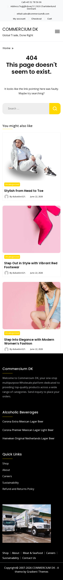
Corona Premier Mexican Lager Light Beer (27, 430)
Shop (5, 463)
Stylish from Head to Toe (23, 190)
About (6, 470)
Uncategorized (12, 184)
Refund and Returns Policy (18, 489)
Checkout (36, 18)
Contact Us (29, 558)
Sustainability (10, 482)
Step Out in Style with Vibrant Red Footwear (30, 265)
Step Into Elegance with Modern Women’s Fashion (29, 341)
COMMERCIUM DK (20, 29)
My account (19, 18)
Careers (7, 476)
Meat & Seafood (33, 553)
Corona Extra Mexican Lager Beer (22, 421)
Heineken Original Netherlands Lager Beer (28, 438)
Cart (49, 18)
